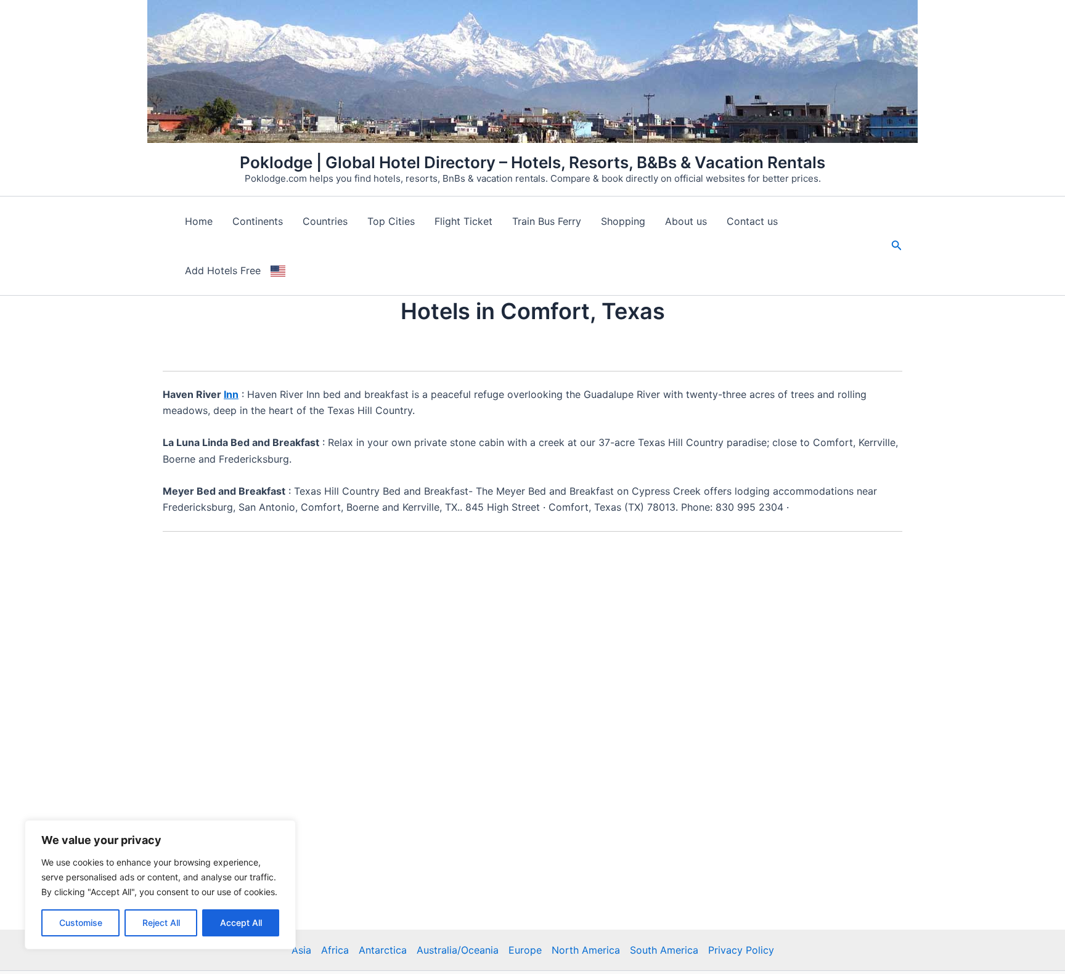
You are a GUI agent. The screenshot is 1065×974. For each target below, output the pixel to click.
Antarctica (383, 950)
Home (199, 221)
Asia (301, 950)
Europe (525, 950)
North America (586, 950)
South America (664, 950)
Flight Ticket (463, 221)
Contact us (752, 221)
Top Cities (391, 221)
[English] (278, 270)
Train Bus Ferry (546, 221)
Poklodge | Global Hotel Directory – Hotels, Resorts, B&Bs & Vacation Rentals (532, 162)
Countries (325, 221)
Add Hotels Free (223, 270)
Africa (335, 950)
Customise (80, 922)
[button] (896, 245)
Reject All (161, 922)
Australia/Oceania (458, 950)
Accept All (241, 922)
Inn (231, 394)
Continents (257, 221)
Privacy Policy (741, 950)
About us (686, 221)
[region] (160, 884)
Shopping (623, 221)
